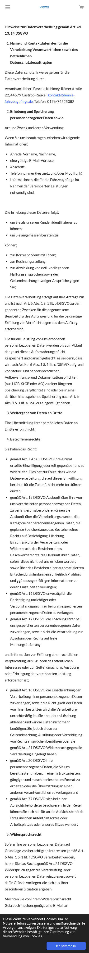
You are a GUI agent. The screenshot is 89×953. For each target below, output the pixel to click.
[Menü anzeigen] (7, 7)
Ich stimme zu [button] (66, 946)
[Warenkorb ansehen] (81, 7)
